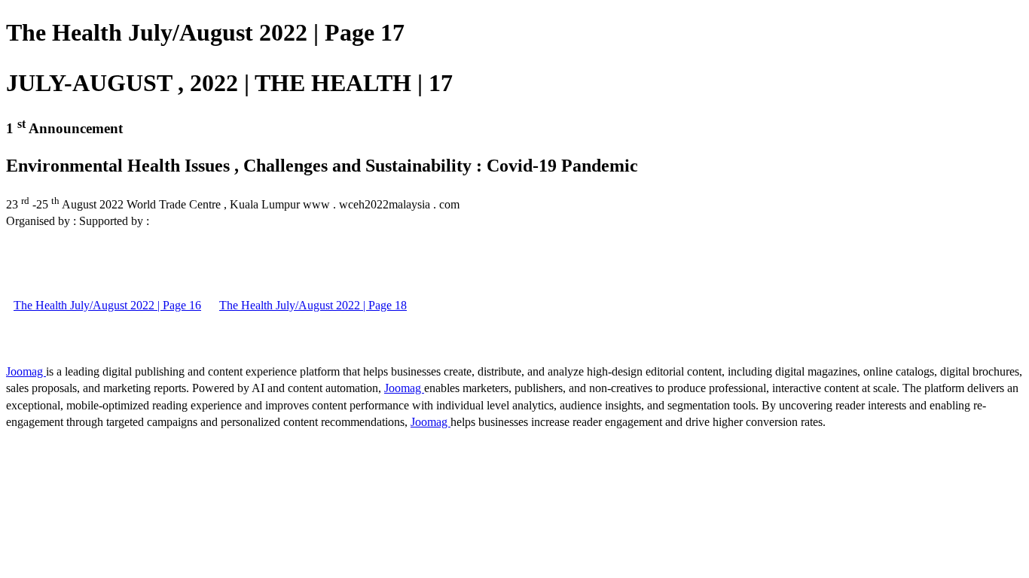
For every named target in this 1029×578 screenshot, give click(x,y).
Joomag (26, 371)
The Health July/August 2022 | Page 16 (107, 305)
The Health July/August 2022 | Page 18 (313, 305)
